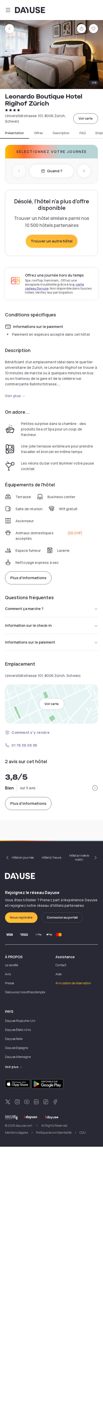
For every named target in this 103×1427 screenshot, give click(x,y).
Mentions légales (16, 1132)
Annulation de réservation (73, 983)
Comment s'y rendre (31, 732)
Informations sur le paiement (30, 642)
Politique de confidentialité (54, 1132)
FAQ (83, 133)
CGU (83, 1132)
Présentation (14, 133)
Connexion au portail (62, 917)
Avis (8, 974)
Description (61, 133)
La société (11, 965)
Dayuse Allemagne (18, 1057)
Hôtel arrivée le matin (79, 857)
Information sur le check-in (28, 625)
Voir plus (13, 395)
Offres (38, 133)
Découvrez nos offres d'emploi (25, 992)
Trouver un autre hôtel (51, 241)
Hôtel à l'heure (51, 857)
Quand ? (54, 170)
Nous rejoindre (21, 917)
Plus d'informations (28, 577)
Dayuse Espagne (16, 1048)
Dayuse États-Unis (18, 1030)
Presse (9, 983)
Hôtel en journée (23, 857)
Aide (59, 974)
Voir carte (85, 118)
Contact (61, 965)
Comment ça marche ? (24, 608)
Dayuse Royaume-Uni (20, 1021)
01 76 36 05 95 (24, 745)
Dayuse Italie (13, 1039)
